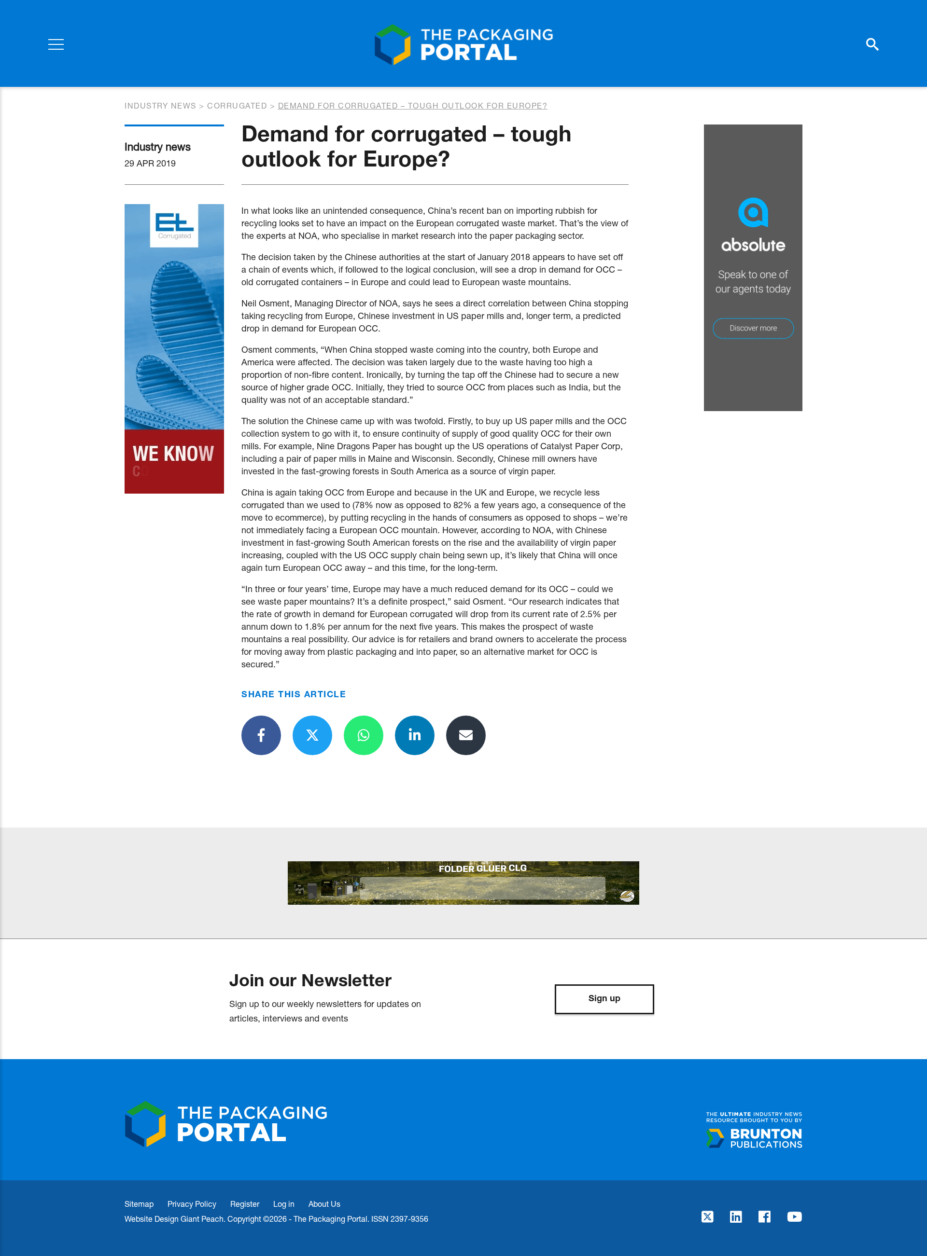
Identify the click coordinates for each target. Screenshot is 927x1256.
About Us (324, 1203)
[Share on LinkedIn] (415, 735)
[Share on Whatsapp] (363, 735)
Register (244, 1203)
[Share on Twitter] (312, 735)
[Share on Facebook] (261, 735)
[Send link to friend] (466, 735)
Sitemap (139, 1203)
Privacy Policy (192, 1203)
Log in (284, 1203)
